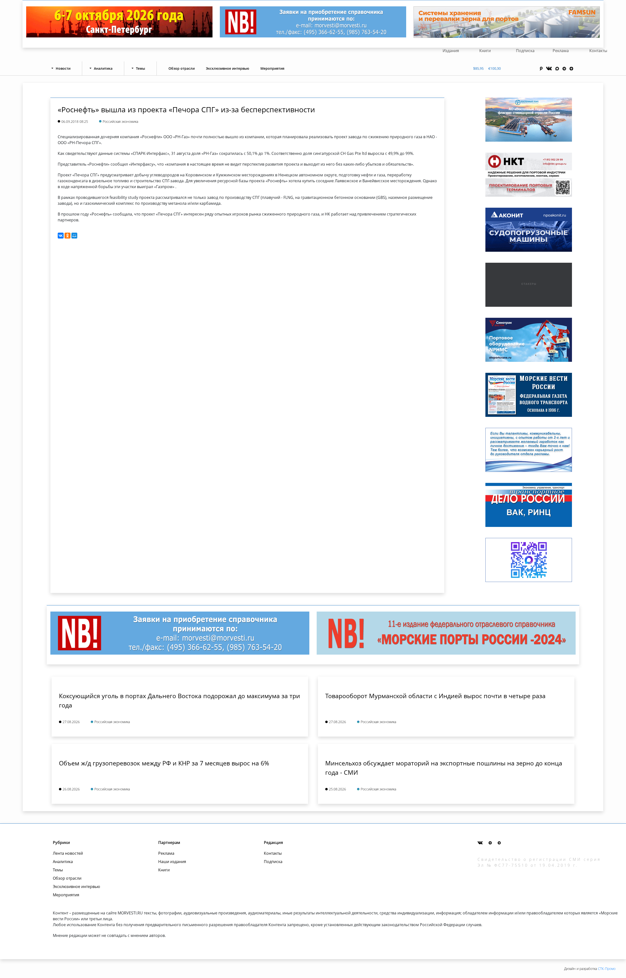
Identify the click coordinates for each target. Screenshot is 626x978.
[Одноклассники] (67, 236)
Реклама (561, 50)
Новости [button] (63, 68)
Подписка (525, 50)
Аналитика (63, 861)
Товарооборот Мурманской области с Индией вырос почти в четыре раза (435, 696)
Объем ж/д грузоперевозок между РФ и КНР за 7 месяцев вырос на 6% (164, 763)
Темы (58, 870)
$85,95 (478, 68)
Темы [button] (140, 68)
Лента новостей (68, 853)
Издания (451, 50)
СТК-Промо (606, 968)
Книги (485, 50)
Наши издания (172, 861)
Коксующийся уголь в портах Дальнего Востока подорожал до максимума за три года (179, 700)
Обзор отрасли (181, 68)
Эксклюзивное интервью (227, 68)
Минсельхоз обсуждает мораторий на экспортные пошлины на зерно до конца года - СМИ (443, 767)
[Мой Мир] (74, 236)
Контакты (598, 50)
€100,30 (494, 68)
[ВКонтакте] (61, 236)
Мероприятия (272, 68)
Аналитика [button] (103, 68)
